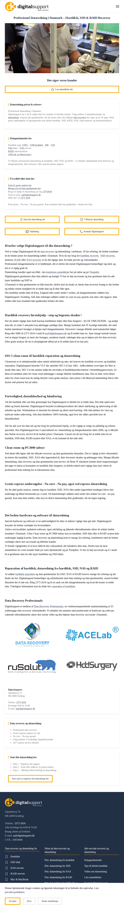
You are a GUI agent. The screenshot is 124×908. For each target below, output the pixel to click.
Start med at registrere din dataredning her (30, 778)
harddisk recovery (89, 255)
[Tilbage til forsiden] (26, 6)
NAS (22, 148)
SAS (53, 145)
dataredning (13, 117)
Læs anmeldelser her (64, 89)
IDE (47, 145)
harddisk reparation (25, 574)
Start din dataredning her (34, 219)
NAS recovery (33, 260)
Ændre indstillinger (49, 901)
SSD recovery (107, 255)
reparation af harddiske (63, 586)
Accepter (12, 901)
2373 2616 (25, 198)
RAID (11, 151)
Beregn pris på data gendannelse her (24, 188)
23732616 (47, 191)
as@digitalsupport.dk (31, 195)
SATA (25, 145)
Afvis (29, 901)
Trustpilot (94, 272)
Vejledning (34, 231)
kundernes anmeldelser (57, 272)
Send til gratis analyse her (20, 185)
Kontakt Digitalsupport (94, 231)
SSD (10, 148)
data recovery (80, 117)
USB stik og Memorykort (19, 154)
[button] (117, 6)
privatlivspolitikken (14, 892)
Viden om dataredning (95, 871)
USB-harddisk (36, 145)
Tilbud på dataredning (93, 219)
